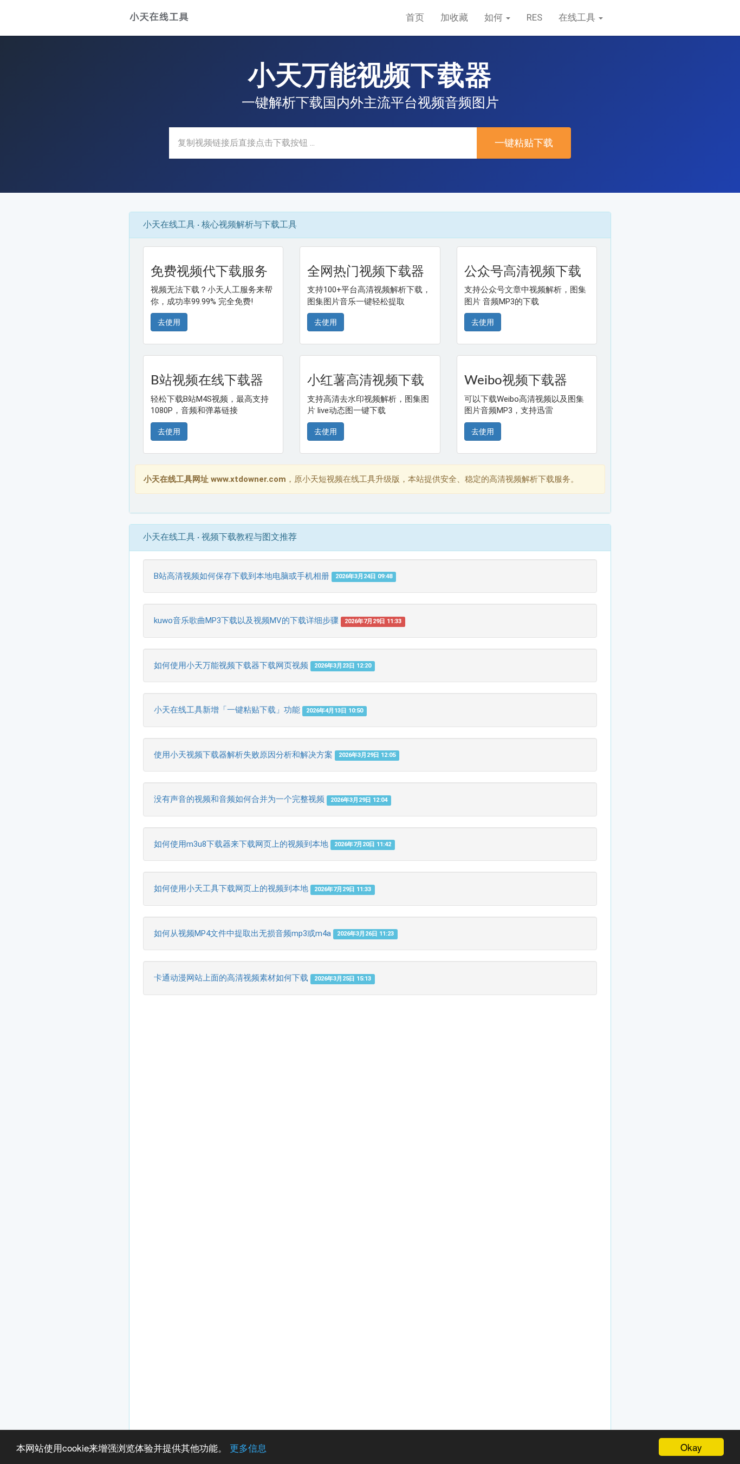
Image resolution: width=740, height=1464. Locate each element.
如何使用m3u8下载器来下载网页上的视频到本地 (241, 844)
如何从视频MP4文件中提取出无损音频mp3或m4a (242, 933)
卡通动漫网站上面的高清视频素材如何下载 (231, 978)
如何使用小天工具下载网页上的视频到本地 (231, 888)
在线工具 (578, 17)
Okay (691, 1447)
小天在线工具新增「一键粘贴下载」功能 (227, 710)
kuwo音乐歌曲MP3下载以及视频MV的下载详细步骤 (246, 620)
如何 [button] (494, 17)
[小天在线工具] (159, 16)
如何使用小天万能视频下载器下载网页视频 (231, 665)
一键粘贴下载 (524, 142)
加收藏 (454, 17)
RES (534, 17)
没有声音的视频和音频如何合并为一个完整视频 (239, 799)
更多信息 (248, 1447)
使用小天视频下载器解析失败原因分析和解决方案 (243, 755)
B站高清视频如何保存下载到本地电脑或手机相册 (241, 576)
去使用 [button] (169, 322)
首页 (415, 17)
